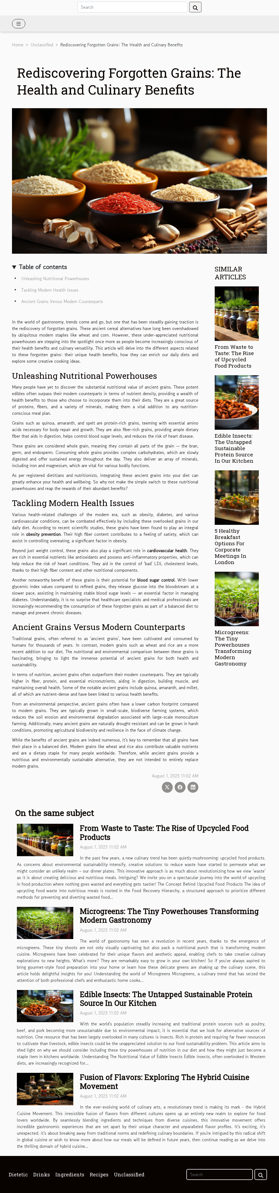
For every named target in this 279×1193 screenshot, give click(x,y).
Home (17, 44)
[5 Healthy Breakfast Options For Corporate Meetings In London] (237, 496)
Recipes (99, 1174)
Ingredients (69, 1174)
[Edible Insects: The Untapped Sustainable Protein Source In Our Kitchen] (237, 401)
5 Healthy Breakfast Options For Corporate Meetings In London (230, 546)
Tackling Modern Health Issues (49, 290)
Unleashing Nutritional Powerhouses (55, 278)
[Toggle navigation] (18, 23)
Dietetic (18, 1174)
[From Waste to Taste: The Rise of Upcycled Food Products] (237, 313)
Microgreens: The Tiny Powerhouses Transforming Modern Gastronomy (233, 648)
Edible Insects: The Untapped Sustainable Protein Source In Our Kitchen (234, 448)
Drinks (41, 1174)
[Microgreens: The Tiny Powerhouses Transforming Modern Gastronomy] (237, 598)
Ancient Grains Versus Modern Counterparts (62, 301)
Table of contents (43, 266)
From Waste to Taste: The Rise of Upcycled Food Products (234, 356)
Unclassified (42, 44)
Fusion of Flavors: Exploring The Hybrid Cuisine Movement (164, 1081)
